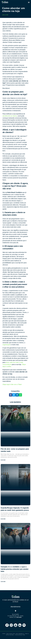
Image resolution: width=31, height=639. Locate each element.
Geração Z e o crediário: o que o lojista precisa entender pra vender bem (14, 569)
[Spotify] (24, 625)
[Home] (15, 596)
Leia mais (3, 460)
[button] (29, 2)
